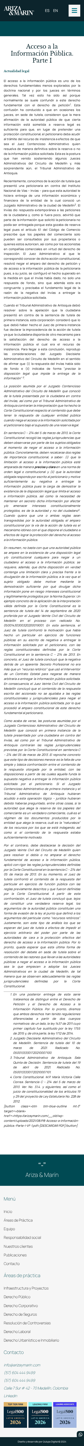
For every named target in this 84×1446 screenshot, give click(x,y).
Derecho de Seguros (20, 1314)
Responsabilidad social (22, 1237)
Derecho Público (17, 1296)
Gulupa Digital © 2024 (54, 1441)
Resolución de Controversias (27, 1322)
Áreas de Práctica (18, 1220)
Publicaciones (15, 1255)
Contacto (12, 1263)
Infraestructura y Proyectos (26, 1288)
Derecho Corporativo (21, 1305)
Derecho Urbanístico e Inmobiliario (31, 1340)
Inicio (8, 1211)
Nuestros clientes (18, 1246)
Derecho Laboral (17, 1331)
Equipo (9, 1228)
